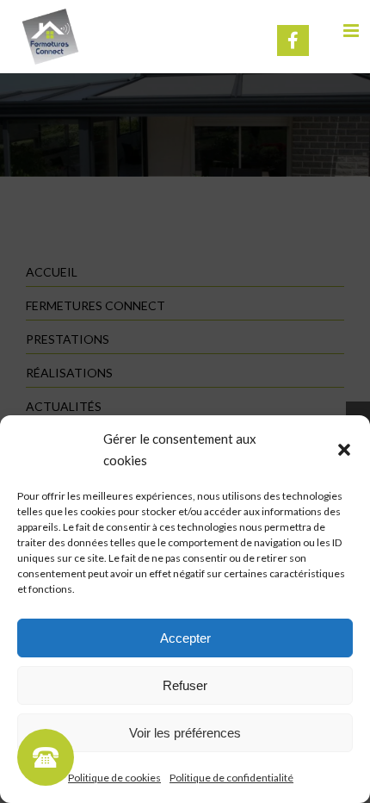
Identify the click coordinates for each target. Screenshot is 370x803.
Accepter (185, 638)
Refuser (185, 685)
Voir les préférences (185, 732)
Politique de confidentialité (231, 777)
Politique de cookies (114, 777)
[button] (344, 449)
